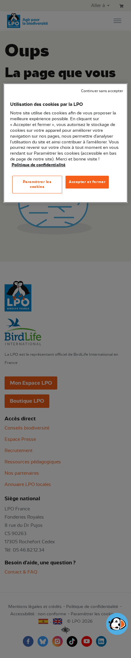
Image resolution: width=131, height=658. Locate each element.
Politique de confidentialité (39, 165)
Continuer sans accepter (102, 91)
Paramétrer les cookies (37, 184)
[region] (65, 143)
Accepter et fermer (87, 182)
